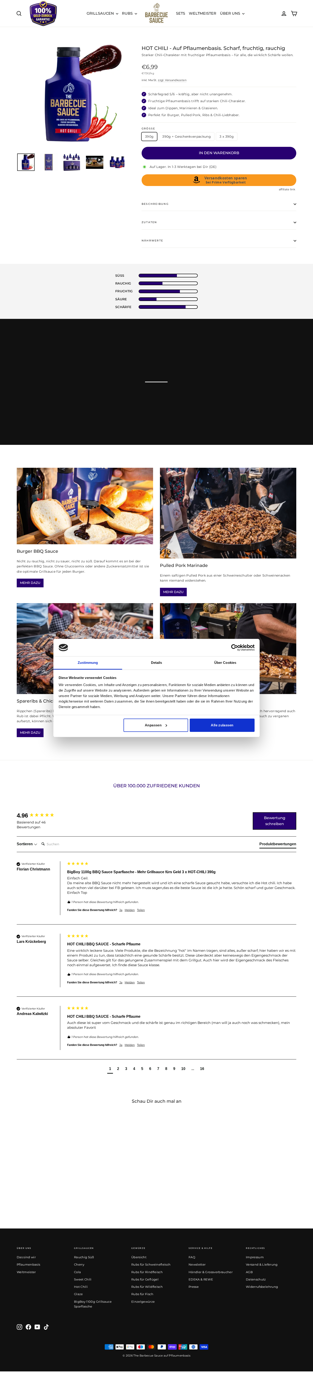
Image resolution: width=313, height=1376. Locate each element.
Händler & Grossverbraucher (211, 1272)
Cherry (79, 1264)
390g (149, 136)
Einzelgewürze (143, 1301)
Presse (194, 1286)
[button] (110, 1069)
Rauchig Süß (84, 1257)
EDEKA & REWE (201, 1279)
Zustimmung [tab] (88, 663)
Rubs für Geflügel (145, 1279)
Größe (148, 128)
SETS (180, 13)
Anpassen (153, 725)
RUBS (128, 13)
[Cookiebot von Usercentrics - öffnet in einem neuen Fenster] (234, 647)
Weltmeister (26, 1272)
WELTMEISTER (202, 13)
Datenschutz (256, 1279)
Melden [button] (130, 910)
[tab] (277, 845)
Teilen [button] (141, 910)
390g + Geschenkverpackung (186, 136)
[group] (41, 815)
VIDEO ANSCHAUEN (252, 386)
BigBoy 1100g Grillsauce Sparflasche (93, 1304)
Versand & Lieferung (262, 1264)
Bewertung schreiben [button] (274, 821)
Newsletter (197, 1264)
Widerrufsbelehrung (262, 1286)
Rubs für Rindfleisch (147, 1272)
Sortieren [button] (25, 844)
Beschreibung (155, 203)
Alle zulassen (222, 725)
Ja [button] (120, 910)
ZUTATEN (149, 222)
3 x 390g (227, 136)
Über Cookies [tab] (225, 663)
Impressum (255, 1257)
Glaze (78, 1294)
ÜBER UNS (230, 13)
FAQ (192, 1257)
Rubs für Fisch (142, 1294)
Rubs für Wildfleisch (147, 1286)
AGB (249, 1272)
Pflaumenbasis (28, 1264)
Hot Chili (81, 1286)
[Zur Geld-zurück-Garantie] (43, 13)
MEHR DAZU (30, 583)
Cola (77, 1272)
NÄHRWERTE (152, 240)
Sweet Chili (83, 1279)
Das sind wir (26, 1257)
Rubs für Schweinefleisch (150, 1264)
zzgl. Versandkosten (172, 80)
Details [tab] (156, 663)
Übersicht (138, 1257)
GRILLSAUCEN (101, 13)
